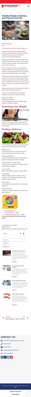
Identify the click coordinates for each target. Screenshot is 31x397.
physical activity (19, 53)
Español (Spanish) (7, 43)
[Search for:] (13, 239)
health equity (17, 90)
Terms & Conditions (22, 385)
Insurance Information (15, 391)
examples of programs (20, 83)
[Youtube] (11, 357)
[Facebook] (2, 357)
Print (3, 45)
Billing (27, 1)
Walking (16, 71)
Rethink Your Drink (20, 94)
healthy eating (10, 53)
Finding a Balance (11, 129)
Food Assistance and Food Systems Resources (14, 48)
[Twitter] (8, 357)
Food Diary (11, 212)
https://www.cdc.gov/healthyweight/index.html (14, 229)
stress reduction (12, 55)
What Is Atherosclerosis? (18, 294)
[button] (28, 6)
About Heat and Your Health (19, 280)
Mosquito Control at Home (18, 251)
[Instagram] (5, 357)
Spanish (4, 101)
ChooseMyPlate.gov (10, 211)
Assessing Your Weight (14, 106)
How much (5, 68)
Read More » (14, 261)
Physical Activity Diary (14, 214)
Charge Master (15, 394)
